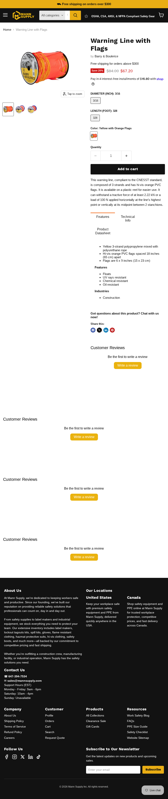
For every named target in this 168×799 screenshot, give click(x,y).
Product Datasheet (102, 231)
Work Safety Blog (138, 715)
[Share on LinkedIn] (105, 330)
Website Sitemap (138, 737)
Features (102, 216)
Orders (49, 721)
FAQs (130, 721)
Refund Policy (13, 732)
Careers (9, 737)
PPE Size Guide (137, 726)
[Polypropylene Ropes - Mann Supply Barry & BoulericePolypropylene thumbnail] (8, 109)
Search (49, 732)
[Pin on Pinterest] (112, 330)
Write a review (127, 365)
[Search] (75, 15)
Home (7, 29)
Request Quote (55, 737)
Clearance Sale (96, 721)
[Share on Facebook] (93, 330)
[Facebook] (6, 756)
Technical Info (128, 218)
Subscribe (153, 769)
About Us (10, 715)
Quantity (96, 147)
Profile (49, 715)
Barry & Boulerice (106, 56)
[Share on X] (99, 330)
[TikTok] (38, 756)
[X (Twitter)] (22, 756)
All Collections (95, 715)
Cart (48, 726)
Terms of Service (15, 726)
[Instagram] (14, 756)
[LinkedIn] (30, 756)
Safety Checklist (137, 732)
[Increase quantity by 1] (126, 156)
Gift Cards (92, 726)
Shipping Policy (14, 721)
